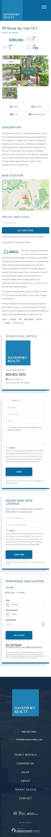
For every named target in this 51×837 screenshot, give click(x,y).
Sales (25, 772)
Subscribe (19, 554)
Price (8, 600)
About (25, 780)
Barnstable (28, 319)
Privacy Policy (35, 462)
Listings (13, 319)
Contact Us (15, 400)
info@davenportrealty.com (28, 739)
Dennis (39, 319)
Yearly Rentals (25, 754)
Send (19, 471)
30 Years (11, 593)
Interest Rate (11, 620)
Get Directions (25, 230)
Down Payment (12, 610)
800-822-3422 (16, 375)
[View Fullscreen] (5, 192)
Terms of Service (10, 483)
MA (20, 319)
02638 (7, 323)
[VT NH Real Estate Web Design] (26, 830)
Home (4, 319)
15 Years (22, 593)
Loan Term (10, 587)
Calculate (19, 635)
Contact (25, 798)
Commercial (26, 763)
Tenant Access (26, 789)
